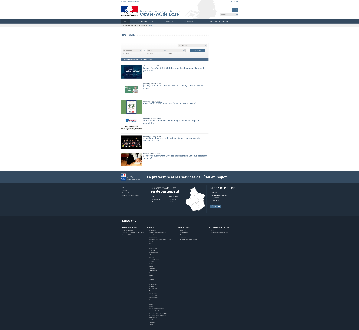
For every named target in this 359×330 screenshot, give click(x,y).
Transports (152, 322)
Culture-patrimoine (154, 252)
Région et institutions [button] (146, 21)
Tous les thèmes (183, 45)
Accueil (133, 26)
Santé (150, 302)
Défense (151, 255)
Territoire (151, 320)
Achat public (152, 230)
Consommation (153, 248)
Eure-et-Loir (156, 199)
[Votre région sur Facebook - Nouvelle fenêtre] (233, 10)
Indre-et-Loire (173, 197)
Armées (151, 241)
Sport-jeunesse (153, 317)
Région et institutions (129, 227)
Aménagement (153, 237)
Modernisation (153, 288)
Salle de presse (234, 4)
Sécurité (151, 306)
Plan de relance (153, 293)
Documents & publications (219, 21)
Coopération (152, 250)
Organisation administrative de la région (133, 232)
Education (151, 261)
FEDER (150, 277)
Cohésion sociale (153, 246)
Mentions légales (127, 193)
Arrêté (212, 230)
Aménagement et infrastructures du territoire (160, 239)
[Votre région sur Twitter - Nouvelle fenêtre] (236, 10)
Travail (151, 324)
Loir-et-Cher (173, 199)
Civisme (159, 66)
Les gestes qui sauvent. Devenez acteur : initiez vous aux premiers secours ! (175, 156)
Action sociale (183, 230)
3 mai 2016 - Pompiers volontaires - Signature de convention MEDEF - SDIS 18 (172, 139)
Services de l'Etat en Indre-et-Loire (158, 313)
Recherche (151, 299)
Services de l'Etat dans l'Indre (156, 308)
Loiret (171, 202)
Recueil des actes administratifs (188, 239)
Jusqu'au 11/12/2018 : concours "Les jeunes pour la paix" (169, 103)
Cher (153, 197)
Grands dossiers (189, 21)
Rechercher (197, 50)
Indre (154, 202)
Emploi (151, 266)
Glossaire (125, 190)
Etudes (150, 273)
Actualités (169, 21)
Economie (151, 257)
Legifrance (215, 198)
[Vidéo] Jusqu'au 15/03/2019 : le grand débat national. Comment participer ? (173, 69)
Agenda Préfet (152, 235)
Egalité (151, 264)
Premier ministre (153, 297)
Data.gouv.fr (216, 200)
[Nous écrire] (219, 206)
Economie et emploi (154, 259)
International (152, 282)
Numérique (152, 291)
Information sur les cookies (130, 195)
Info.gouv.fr (215, 192)
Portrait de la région (127, 230)
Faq (123, 188)
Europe (151, 275)
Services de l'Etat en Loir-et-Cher (157, 315)
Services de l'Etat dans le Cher (157, 311)
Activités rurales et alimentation (157, 232)
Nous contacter (234, 1)
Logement (151, 286)
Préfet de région (153, 295)
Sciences (151, 304)
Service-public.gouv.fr (219, 195)
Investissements (153, 284)
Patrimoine (183, 237)
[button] (140, 50)
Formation (151, 279)
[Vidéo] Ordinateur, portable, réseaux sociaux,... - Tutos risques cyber (173, 86)
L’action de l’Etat (126, 235)
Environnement (153, 270)
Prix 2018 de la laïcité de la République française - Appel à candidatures (171, 121)
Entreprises (152, 268)
